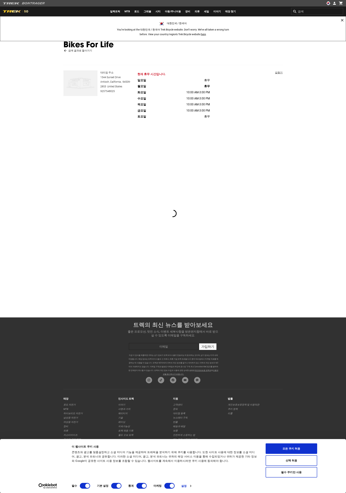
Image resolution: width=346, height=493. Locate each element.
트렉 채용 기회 (125, 430)
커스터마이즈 (70, 435)
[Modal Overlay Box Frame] (173, 346)
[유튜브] (185, 380)
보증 (175, 430)
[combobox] (317, 11)
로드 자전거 (69, 404)
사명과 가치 (124, 409)
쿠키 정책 (233, 409)
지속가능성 (124, 426)
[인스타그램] (149, 380)
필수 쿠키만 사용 (291, 472)
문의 (175, 409)
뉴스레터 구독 (180, 417)
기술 (120, 417)
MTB (65, 409)
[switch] (116, 486)
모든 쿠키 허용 (291, 448)
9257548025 (107, 91)
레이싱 (121, 422)
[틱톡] (161, 380)
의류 (65, 430)
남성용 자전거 (70, 417)
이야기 (121, 404)
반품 (175, 422)
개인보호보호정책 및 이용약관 (243, 404)
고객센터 (177, 404)
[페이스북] (173, 380)
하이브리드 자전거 (73, 413)
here (203, 34)
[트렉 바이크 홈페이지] (11, 3)
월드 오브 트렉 (125, 435)
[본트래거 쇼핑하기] (33, 3)
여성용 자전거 (70, 422)
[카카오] (197, 380)
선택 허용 (291, 460)
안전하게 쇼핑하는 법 (184, 435)
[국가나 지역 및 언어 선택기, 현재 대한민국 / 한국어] (328, 3)
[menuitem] (115, 11)
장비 (65, 426)
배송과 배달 (179, 426)
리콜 (230, 413)
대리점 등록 (179, 413)
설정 (184, 485)
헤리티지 (123, 413)
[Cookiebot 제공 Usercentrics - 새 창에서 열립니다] (48, 486)
